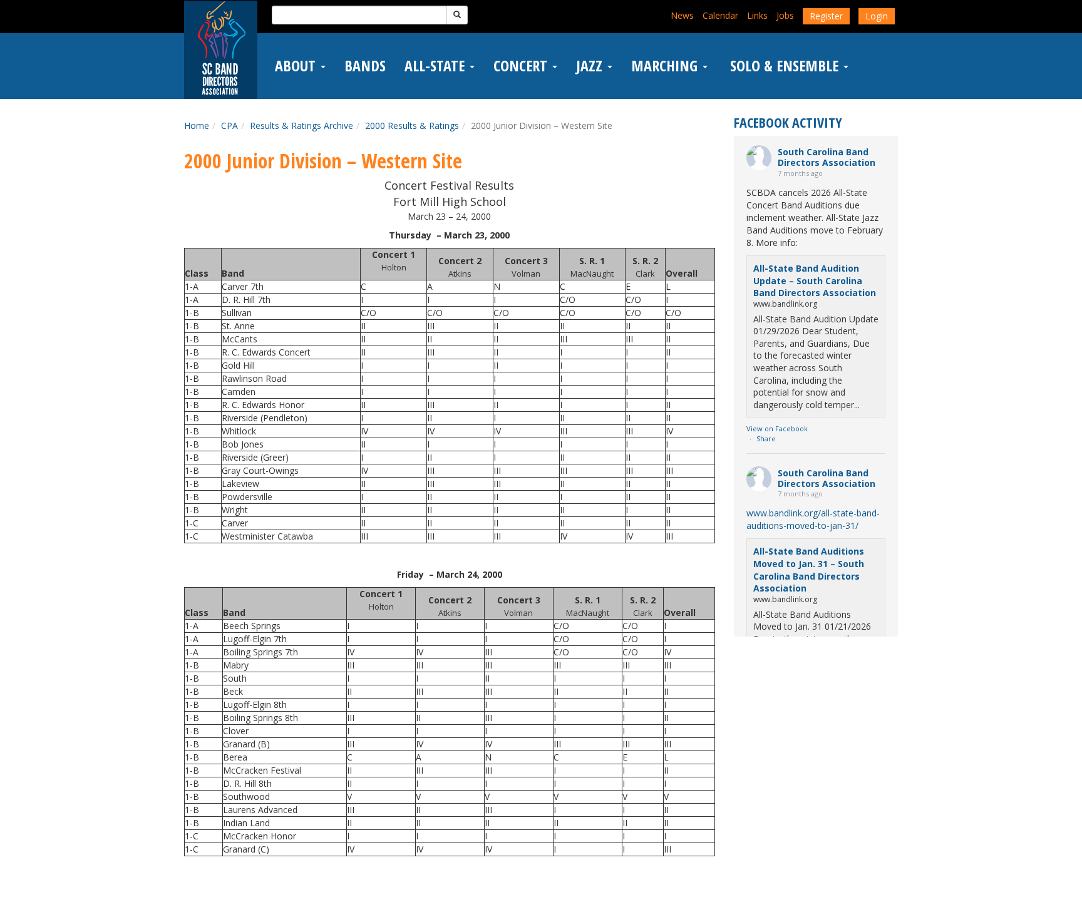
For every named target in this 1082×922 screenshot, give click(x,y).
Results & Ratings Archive (301, 125)
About (297, 65)
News (682, 15)
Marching (666, 65)
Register (826, 16)
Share (766, 438)
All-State (436, 65)
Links (757, 15)
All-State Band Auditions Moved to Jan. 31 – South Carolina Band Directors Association (808, 569)
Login (876, 16)
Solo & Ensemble (784, 65)
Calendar (720, 15)
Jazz (591, 65)
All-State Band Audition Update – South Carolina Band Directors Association (814, 280)
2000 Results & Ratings (412, 125)
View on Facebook (777, 428)
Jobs (785, 15)
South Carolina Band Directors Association (826, 157)
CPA (229, 125)
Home (196, 125)
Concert (522, 65)
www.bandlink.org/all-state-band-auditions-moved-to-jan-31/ (813, 519)
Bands (365, 65)
